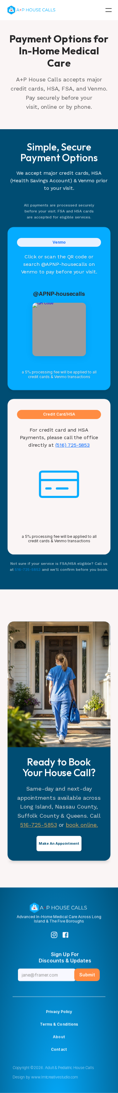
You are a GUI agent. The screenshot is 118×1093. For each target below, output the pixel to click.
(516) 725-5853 (72, 445)
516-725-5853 (28, 569)
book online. (82, 825)
